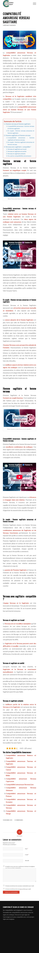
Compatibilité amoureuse (9, 25)
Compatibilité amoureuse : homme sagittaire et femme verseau (21, 139)
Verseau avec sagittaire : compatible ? (18, 147)
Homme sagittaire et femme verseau (18, 135)
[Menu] (33, 3)
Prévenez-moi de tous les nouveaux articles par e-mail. (18, 889)
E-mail (27, 854)
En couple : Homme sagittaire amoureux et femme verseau (21, 143)
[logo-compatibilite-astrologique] (16, 3)
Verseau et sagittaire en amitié (17, 151)
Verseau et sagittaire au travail (17, 149)
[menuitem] (33, 3)
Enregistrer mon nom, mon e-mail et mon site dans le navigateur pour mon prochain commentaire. (20, 867)
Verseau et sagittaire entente (16, 153)
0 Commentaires (19, 820)
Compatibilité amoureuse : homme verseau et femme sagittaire (21, 127)
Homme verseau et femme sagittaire (18, 124)
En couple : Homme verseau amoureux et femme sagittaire (21, 132)
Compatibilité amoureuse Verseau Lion (20, 784)
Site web (27, 860)
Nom (26, 848)
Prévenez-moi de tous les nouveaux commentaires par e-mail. (19, 885)
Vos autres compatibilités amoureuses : (20, 156)
